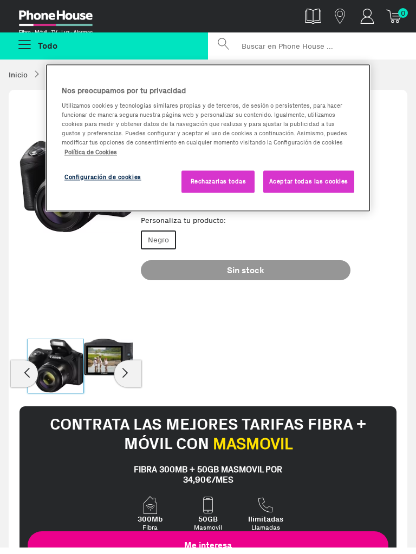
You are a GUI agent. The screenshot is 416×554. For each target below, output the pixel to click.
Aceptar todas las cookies (308, 181)
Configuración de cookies (102, 177)
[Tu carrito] (394, 16)
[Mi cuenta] (367, 16)
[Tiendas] (340, 16)
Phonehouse (63, 18)
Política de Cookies (90, 152)
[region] (208, 138)
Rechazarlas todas (218, 181)
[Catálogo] (313, 16)
